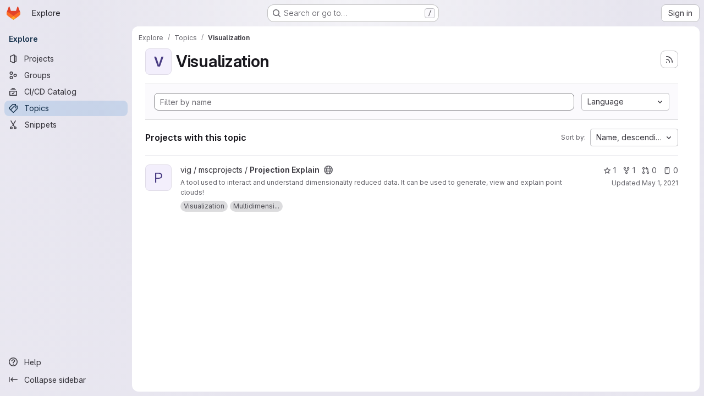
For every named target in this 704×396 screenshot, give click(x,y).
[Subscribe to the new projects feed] (669, 59)
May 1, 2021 (660, 183)
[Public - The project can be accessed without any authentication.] (328, 170)
